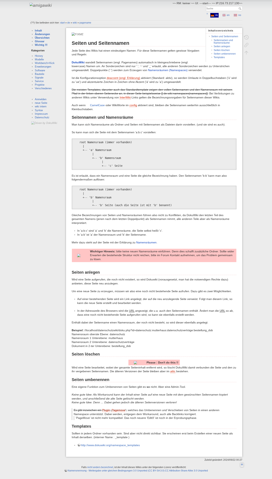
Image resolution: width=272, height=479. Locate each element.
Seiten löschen (222, 50)
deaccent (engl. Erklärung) (123, 77)
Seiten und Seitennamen (224, 36)
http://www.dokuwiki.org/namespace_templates (110, 445)
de (68, 22)
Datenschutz (42, 117)
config (133, 105)
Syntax (39, 110)
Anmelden (40, 99)
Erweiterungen (43, 66)
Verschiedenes (43, 88)
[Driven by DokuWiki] (44, 122)
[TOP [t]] (242, 465)
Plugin (106, 410)
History (39, 55)
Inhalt (38, 30)
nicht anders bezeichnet (100, 467)
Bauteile (39, 73)
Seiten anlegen (222, 46)
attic (172, 371)
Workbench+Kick (45, 63)
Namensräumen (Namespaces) (168, 70)
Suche (240, 8)
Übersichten (42, 37)
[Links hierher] (246, 45)
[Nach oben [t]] (246, 52)
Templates (219, 57)
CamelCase (97, 105)
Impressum (41, 113)
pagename (85, 22)
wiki (75, 22)
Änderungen (42, 34)
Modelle (39, 59)
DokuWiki (78, 62)
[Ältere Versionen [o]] (246, 37)
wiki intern (40, 106)
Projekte (39, 84)
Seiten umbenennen (225, 53)
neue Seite (41, 102)
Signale (39, 77)
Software (40, 70)
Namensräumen (146, 242)
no (239, 15)
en (228, 15)
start (62, 22)
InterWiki (125, 97)
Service (39, 81)
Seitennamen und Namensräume (223, 41)
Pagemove (118, 410)
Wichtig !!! (41, 44)
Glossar (39, 41)
